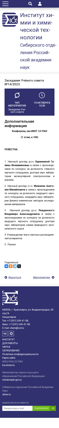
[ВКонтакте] (6, 266)
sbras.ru (6, 394)
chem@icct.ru (17, 328)
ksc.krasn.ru (8, 365)
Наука (6, 346)
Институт (8, 339)
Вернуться (14, 277)
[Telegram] (15, 266)
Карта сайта (8, 357)
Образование (11, 350)
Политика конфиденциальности (20, 354)
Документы (10, 343)
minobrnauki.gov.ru (12, 379)
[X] (19, 266)
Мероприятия (42, 277)
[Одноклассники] (10, 266)
